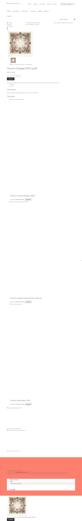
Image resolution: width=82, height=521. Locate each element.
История (49, 4)
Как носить (35, 4)
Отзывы (9, 16)
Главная (8, 11)
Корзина (40, 11)
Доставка (25, 11)
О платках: (29, 4)
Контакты (33, 11)
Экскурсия (54, 4)
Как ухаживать (42, 4)
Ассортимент (16, 11)
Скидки (45, 11)
